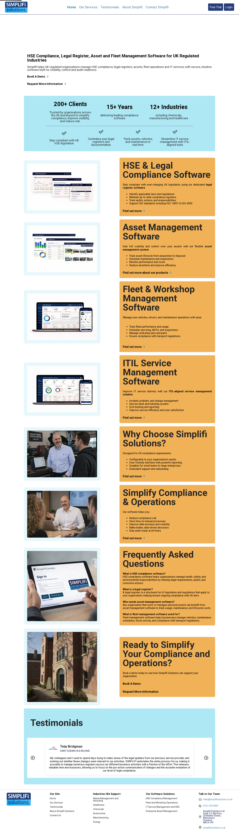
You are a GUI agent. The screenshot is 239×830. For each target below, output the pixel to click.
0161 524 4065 (210, 806)
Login (229, 7)
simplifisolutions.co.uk (214, 828)
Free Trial (215, 7)
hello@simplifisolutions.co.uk (217, 799)
